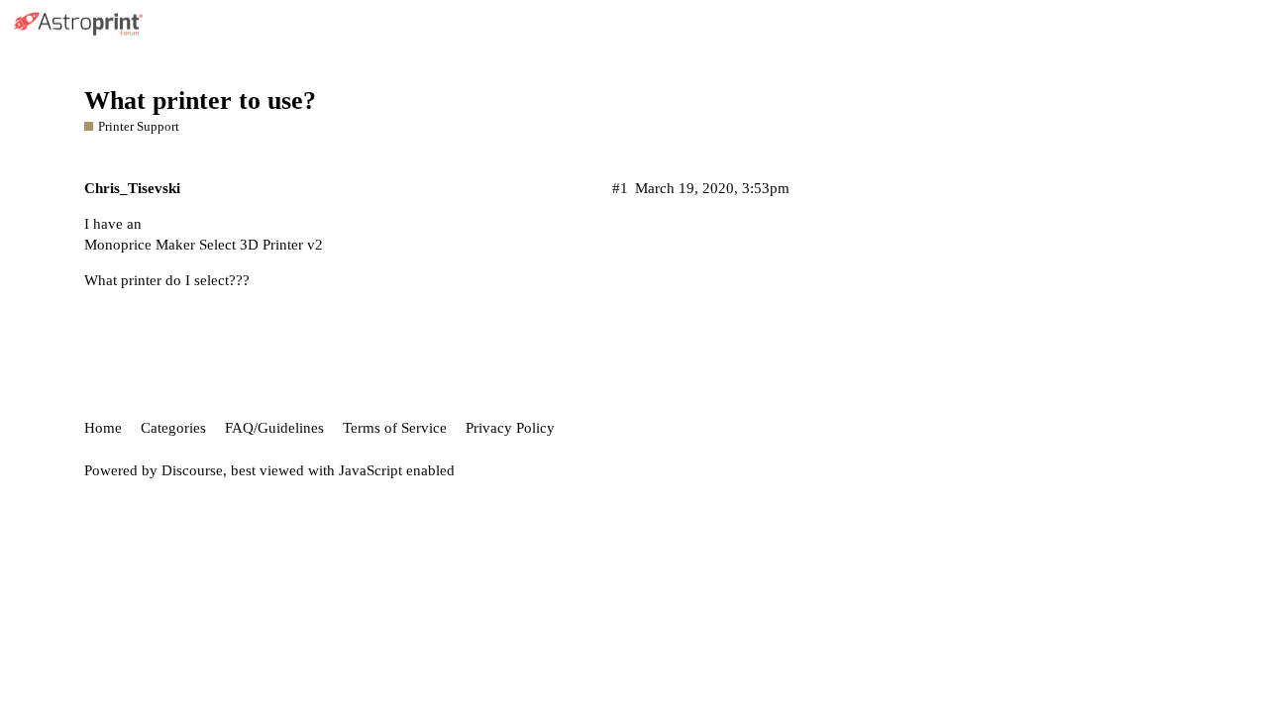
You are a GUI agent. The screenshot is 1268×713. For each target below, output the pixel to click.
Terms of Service (395, 428)
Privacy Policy (510, 428)
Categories (173, 428)
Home (103, 428)
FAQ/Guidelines (274, 428)
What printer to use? (200, 100)
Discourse (192, 470)
